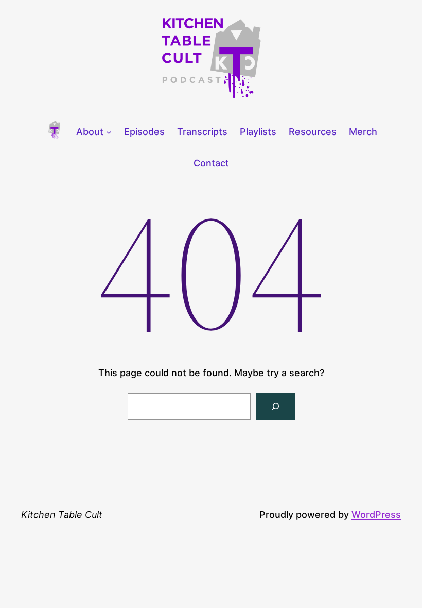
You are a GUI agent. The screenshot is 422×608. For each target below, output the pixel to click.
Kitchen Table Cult (61, 514)
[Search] (275, 406)
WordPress (376, 514)
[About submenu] (109, 132)
